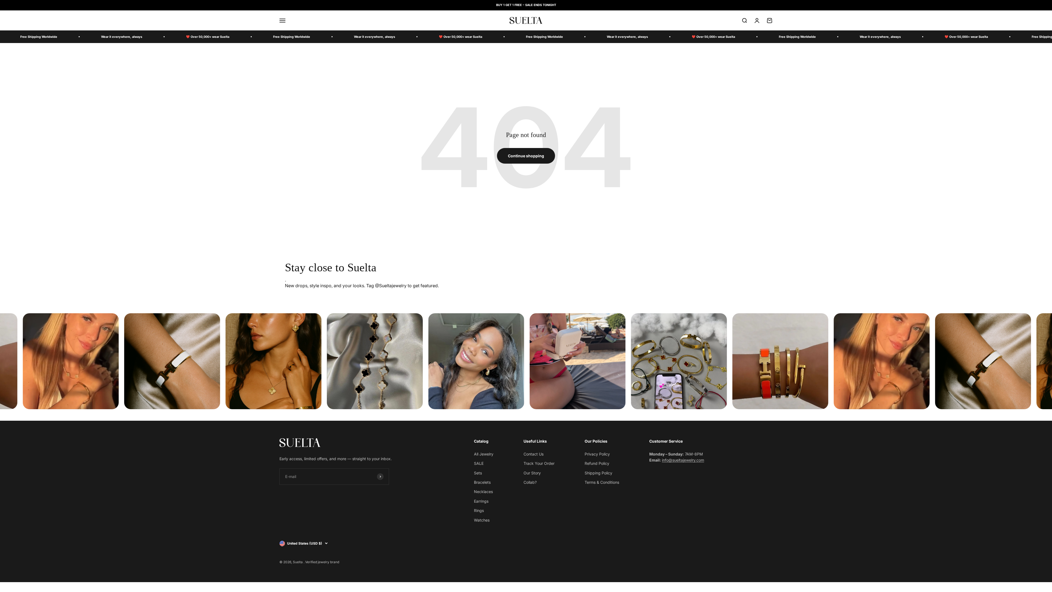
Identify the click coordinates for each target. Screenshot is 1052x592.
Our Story (532, 473)
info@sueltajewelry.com (683, 460)
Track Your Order (539, 463)
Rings (479, 510)
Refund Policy (597, 463)
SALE (479, 463)
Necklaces (483, 491)
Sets (478, 473)
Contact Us (534, 454)
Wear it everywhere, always (121, 37)
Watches (482, 520)
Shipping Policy (598, 473)
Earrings (481, 501)
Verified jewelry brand (322, 562)
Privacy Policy (597, 454)
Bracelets (482, 482)
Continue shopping (526, 155)
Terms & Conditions (602, 482)
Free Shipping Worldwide (38, 37)
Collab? (530, 482)
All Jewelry (483, 454)
